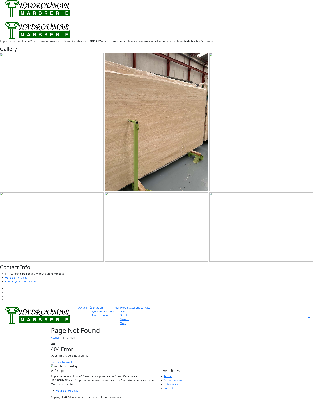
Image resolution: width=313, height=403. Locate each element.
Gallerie (135, 307)
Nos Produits (123, 307)
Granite (124, 315)
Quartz (124, 319)
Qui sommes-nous (103, 311)
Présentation (95, 307)
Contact (145, 307)
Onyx (123, 323)
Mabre (124, 311)
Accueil (82, 307)
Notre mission (101, 315)
